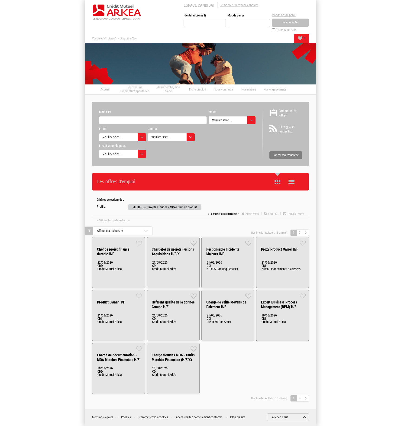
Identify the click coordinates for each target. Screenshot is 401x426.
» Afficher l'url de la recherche (113, 220)
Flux (273, 214)
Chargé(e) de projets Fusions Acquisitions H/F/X (173, 251)
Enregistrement (296, 214)
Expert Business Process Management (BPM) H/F (279, 304)
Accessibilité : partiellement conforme (199, 417)
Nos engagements (274, 89)
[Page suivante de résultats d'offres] (306, 233)
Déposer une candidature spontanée (134, 89)
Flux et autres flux (286, 129)
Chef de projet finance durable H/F (113, 251)
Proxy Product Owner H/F (279, 249)
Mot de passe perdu (284, 15)
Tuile (277, 181)
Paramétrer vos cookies (153, 417)
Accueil (112, 38)
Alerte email (252, 214)
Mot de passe (236, 15)
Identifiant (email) (195, 15)
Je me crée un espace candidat (239, 5)
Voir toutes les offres (288, 113)
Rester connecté (286, 30)
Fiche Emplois (198, 89)
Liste (291, 181)
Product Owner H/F (111, 302)
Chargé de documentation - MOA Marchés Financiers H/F (118, 357)
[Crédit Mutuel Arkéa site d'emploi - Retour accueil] (117, 12)
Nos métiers (248, 89)
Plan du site (237, 417)
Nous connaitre (223, 89)
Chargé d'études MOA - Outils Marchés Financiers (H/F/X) (173, 357)
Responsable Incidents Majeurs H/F (222, 251)
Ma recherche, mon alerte (168, 89)
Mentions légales (102, 417)
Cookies (126, 417)
